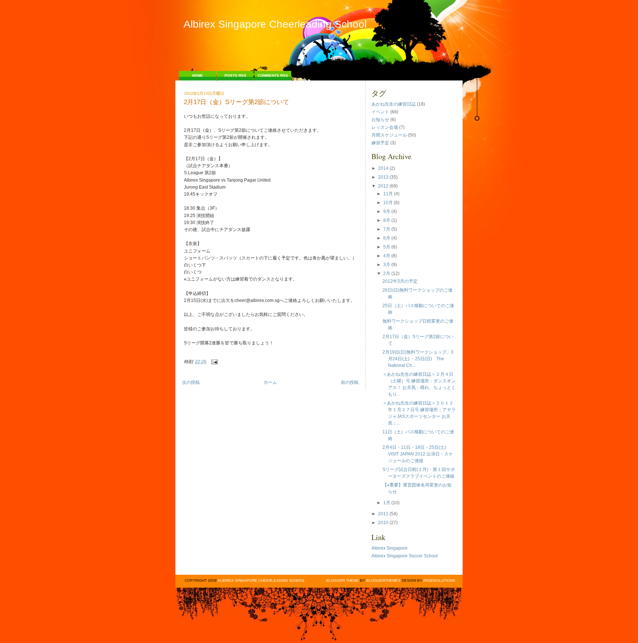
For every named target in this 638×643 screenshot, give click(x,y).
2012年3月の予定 (400, 281)
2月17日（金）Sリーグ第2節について (236, 102)
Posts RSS (235, 75)
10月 (388, 202)
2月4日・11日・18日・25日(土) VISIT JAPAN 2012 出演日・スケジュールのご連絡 (418, 454)
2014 (383, 168)
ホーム (270, 382)
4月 (386, 255)
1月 (386, 502)
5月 (386, 247)
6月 (386, 238)
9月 (386, 211)
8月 (386, 220)
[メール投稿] (213, 361)
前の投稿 (350, 382)
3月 (386, 264)
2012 (383, 186)
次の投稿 (191, 382)
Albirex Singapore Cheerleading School (275, 24)
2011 (383, 513)
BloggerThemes (383, 580)
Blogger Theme (342, 580)
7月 (386, 229)
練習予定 (380, 142)
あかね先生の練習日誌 (393, 104)
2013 (383, 177)
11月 (388, 193)
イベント (380, 111)
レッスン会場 (384, 127)
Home (197, 75)
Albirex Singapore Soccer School (404, 555)
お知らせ (380, 119)
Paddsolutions (439, 580)
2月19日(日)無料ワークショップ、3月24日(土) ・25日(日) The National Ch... (418, 359)
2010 (383, 522)
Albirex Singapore (389, 548)
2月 (386, 273)
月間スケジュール (389, 135)
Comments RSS (273, 75)
